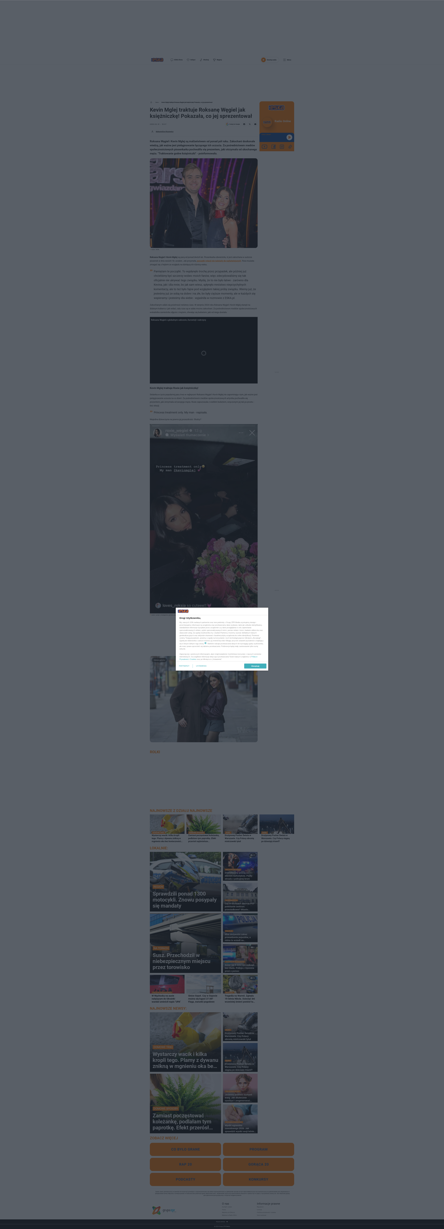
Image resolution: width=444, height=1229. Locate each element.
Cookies (193, 659)
